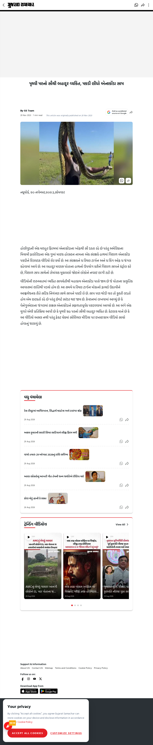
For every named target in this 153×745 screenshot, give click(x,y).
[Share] (131, 112)
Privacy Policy (101, 668)
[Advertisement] (76, 49)
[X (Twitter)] (40, 679)
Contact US (37, 668)
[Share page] (143, 5)
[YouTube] (34, 679)
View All (120, 524)
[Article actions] (149, 5)
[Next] (129, 570)
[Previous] (24, 570)
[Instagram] (28, 679)
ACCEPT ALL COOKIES (27, 733)
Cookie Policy (85, 668)
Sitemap (49, 668)
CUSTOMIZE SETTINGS (66, 733)
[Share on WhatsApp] (136, 5)
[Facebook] (22, 679)
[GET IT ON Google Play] (49, 691)
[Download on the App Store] (29, 691)
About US (25, 668)
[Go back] (4, 5)
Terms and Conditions (65, 668)
